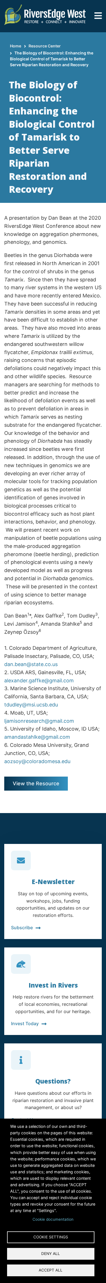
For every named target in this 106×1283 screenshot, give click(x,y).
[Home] (45, 14)
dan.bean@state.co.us (31, 664)
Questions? (53, 1081)
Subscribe (22, 927)
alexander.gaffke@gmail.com (39, 680)
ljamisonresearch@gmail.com (39, 721)
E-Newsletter (53, 881)
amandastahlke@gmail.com (37, 737)
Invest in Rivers (53, 985)
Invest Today (25, 1023)
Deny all (50, 1253)
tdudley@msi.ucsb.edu (31, 705)
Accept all (50, 1270)
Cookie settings (50, 1237)
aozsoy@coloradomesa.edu (37, 761)
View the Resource (36, 783)
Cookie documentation (53, 1219)
